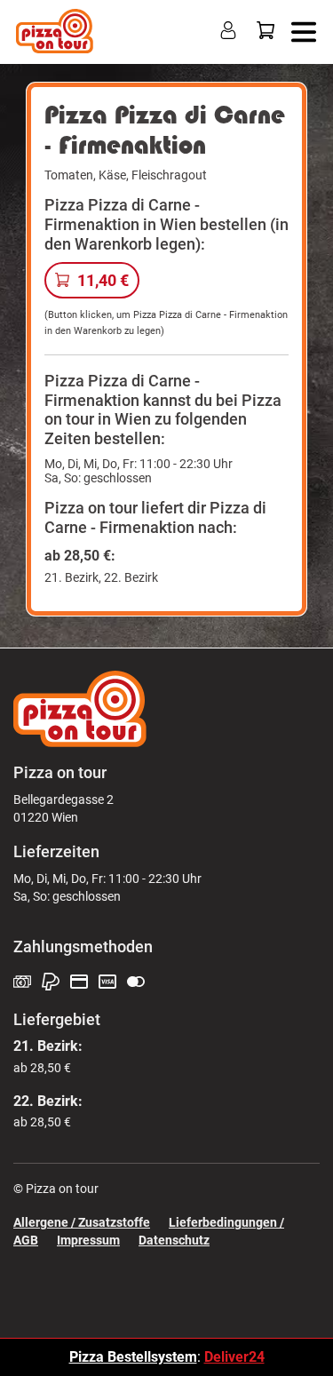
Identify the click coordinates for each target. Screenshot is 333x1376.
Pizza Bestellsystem (133, 1356)
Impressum (88, 1240)
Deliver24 (234, 1356)
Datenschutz (174, 1240)
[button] (299, 30)
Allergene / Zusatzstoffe (81, 1222)
